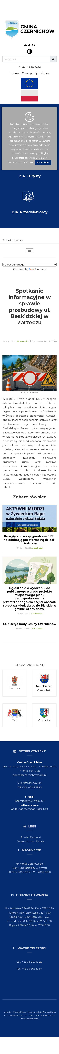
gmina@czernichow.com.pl (30, 774)
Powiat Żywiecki (31, 837)
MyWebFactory (20, 1012)
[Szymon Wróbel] (29, 373)
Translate (40, 269)
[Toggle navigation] (29, 250)
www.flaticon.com (18, 1015)
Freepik (46, 1015)
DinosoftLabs (49, 1012)
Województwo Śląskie (30, 841)
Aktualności (15, 240)
